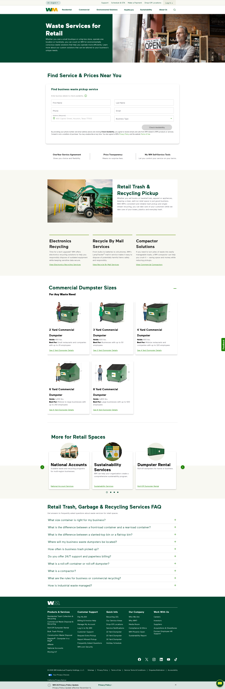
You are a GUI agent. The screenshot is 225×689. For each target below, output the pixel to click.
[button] (85, 96)
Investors (158, 620)
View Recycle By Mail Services (106, 264)
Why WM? (133, 620)
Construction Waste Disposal (59, 635)
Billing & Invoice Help (86, 620)
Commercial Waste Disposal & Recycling (60, 622)
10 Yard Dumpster (114, 632)
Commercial (84, 10)
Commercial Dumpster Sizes (82, 287)
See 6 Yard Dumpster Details (61, 410)
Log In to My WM (84, 628)
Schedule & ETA (118, 3)
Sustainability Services (103, 486)
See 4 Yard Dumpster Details (149, 350)
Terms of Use (145, 134)
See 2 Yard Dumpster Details (61, 350)
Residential (67, 10)
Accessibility (173, 670)
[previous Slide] (42, 467)
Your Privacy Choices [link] (61, 675)
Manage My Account (86, 624)
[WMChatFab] (220, 684)
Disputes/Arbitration (157, 670)
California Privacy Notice (56, 680)
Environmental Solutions (107, 10)
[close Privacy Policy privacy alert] (176, 684)
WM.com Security (85, 647)
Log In (168, 3)
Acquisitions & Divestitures (165, 628)
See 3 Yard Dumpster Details (105, 350)
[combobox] (142, 118)
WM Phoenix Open (137, 632)
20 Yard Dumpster (114, 635)
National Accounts (55, 648)
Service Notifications (115, 628)
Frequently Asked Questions (89, 643)
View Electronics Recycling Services (65, 264)
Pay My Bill (82, 617)
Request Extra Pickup (86, 635)
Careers (157, 617)
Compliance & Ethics (138, 628)
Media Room (134, 624)
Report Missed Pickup (87, 639)
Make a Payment (135, 3)
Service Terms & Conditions (135, 670)
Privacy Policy (124, 134)
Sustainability (146, 10)
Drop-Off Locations (153, 3)
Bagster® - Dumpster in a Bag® (58, 639)
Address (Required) (59, 115)
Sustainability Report (137, 635)
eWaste (50, 644)
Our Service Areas (114, 620)
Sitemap (91, 670)
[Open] (171, 118)
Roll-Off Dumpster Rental (148, 486)
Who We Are (134, 617)
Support (104, 3)
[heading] (112, 520)
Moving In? (52, 652)
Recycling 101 (112, 617)
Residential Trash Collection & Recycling (60, 617)
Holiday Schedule (113, 643)
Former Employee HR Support (163, 632)
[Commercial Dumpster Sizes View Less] (175, 286)
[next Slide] (183, 467)
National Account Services (62, 486)
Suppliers (158, 624)
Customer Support (85, 632)
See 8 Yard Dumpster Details (105, 410)
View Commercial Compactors (149, 264)
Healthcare (129, 10)
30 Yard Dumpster (114, 639)
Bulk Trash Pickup (55, 631)
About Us (163, 10)
